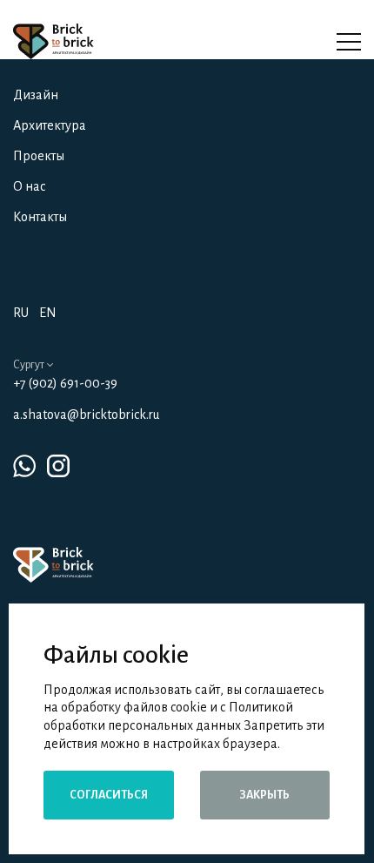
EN (48, 313)
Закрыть (264, 795)
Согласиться (109, 795)
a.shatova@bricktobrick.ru (86, 414)
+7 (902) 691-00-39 (65, 383)
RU (21, 313)
